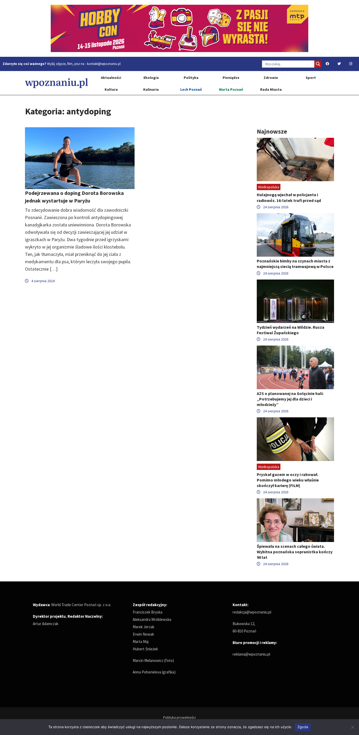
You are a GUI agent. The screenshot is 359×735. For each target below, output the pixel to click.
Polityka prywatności (179, 717)
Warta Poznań (231, 89)
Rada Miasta (271, 89)
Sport (311, 77)
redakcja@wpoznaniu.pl (252, 612)
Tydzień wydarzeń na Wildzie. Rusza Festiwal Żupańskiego (290, 330)
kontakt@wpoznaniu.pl (104, 64)
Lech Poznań (191, 89)
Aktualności (111, 77)
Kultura (111, 89)
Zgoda (303, 727)
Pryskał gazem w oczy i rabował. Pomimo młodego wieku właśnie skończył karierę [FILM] (288, 480)
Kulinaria (151, 89)
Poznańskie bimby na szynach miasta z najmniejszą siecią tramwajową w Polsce (295, 263)
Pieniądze (231, 77)
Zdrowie (271, 77)
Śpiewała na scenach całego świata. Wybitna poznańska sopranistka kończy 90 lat (294, 552)
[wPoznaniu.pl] (56, 83)
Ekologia (151, 77)
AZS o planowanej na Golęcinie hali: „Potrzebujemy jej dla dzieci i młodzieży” (290, 399)
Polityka (191, 77)
